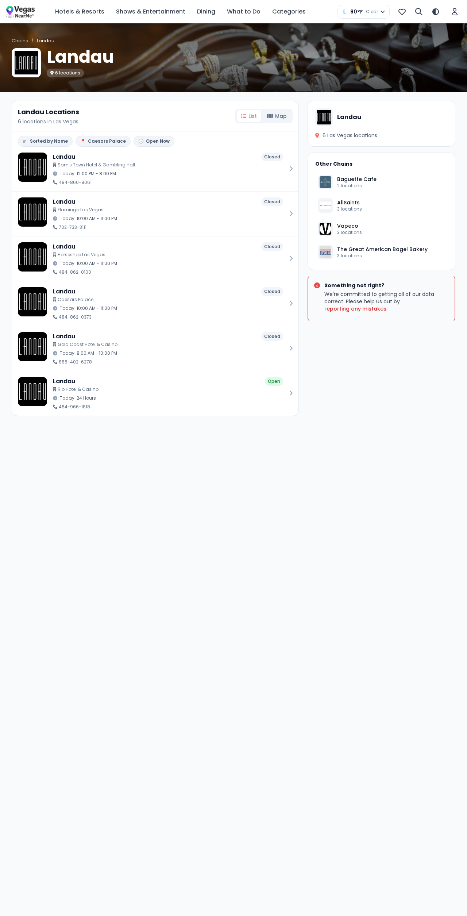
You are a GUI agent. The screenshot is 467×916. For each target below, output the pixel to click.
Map (281, 116)
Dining (206, 11)
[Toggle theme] (435, 11)
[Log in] (454, 11)
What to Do (243, 11)
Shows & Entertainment (150, 11)
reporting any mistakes (355, 308)
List (252, 116)
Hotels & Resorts (79, 11)
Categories (289, 11)
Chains (20, 41)
